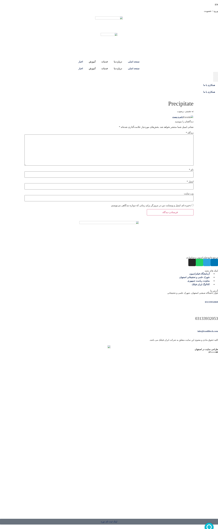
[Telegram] (207, 262)
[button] (215, 74)
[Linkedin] (214, 262)
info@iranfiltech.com (208, 331)
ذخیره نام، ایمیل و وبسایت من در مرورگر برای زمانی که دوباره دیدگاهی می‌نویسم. (151, 205)
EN (216, 4)
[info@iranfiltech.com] (217, 325)
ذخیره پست (177, 117)
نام (191, 170)
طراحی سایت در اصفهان (206, 349)
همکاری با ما (209, 85)
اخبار (80, 61)
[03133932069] (217, 295)
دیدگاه (190, 133)
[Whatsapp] (199, 262)
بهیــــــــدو (213, 351)
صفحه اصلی (134, 61)
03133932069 (211, 302)
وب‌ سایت (189, 193)
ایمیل (190, 181)
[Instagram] (192, 262)
